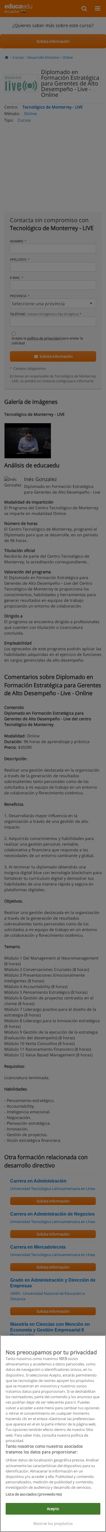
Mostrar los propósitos (53, 1523)
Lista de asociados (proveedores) (34, 1494)
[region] (53, 1433)
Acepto (53, 1508)
